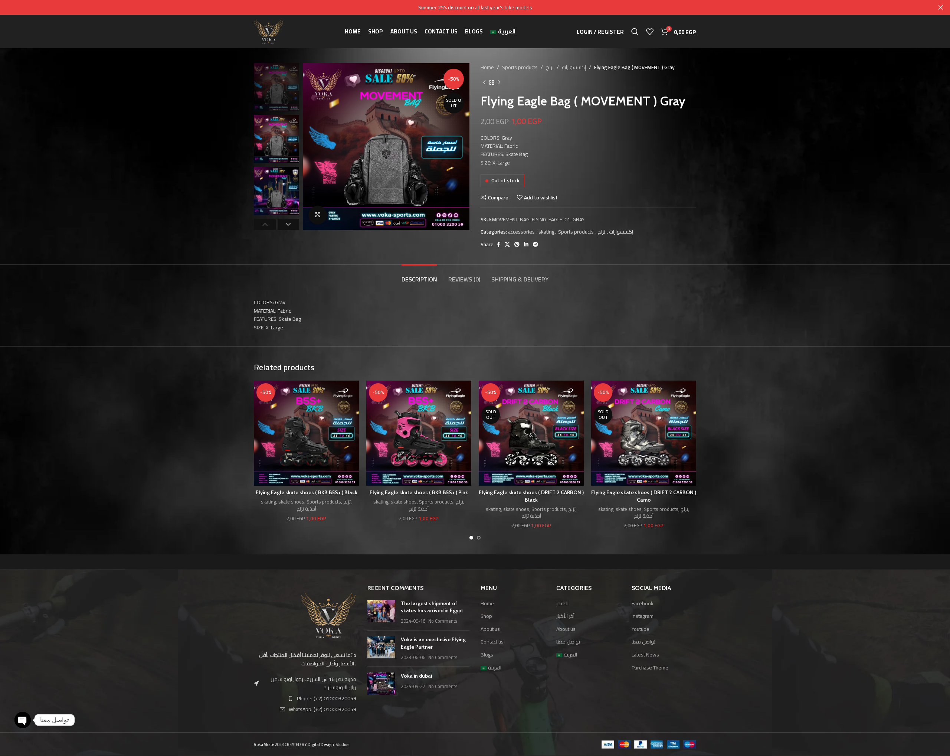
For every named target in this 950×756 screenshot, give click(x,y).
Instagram (642, 616)
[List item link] (305, 698)
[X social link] (507, 244)
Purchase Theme (650, 668)
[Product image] (306, 433)
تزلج (550, 67)
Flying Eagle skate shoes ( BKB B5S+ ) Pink (419, 492)
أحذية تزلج (306, 509)
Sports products (520, 67)
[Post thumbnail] (381, 612)
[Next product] (499, 82)
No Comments (443, 621)
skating (546, 232)
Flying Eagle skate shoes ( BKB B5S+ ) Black (306, 492)
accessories (521, 232)
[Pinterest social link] (517, 244)
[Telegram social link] (535, 244)
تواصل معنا (568, 642)
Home (487, 67)
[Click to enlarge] (317, 215)
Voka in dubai (416, 675)
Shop (486, 616)
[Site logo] (269, 31)
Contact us (492, 642)
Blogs (487, 655)
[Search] (635, 31)
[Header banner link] (464, 7)
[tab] (419, 275)
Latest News (645, 655)
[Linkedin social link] (526, 244)
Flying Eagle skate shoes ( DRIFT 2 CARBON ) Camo (643, 496)
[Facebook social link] (498, 244)
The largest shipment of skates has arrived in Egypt (432, 607)
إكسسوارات (574, 67)
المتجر (562, 603)
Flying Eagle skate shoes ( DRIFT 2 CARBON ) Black (531, 496)
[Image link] (328, 615)
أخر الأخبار (565, 616)
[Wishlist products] (649, 31)
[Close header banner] (940, 7)
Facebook (642, 603)
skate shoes (291, 502)
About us (490, 629)
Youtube (640, 629)
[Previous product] (484, 82)
